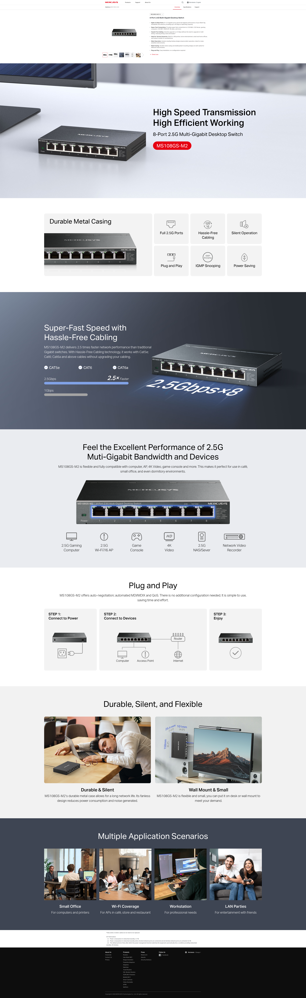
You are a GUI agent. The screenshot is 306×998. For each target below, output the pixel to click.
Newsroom (144, 955)
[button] (143, 55)
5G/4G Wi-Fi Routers (129, 974)
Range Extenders (128, 959)
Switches (107, 7)
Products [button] (128, 2)
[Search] (182, 2)
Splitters (125, 987)
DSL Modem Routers (129, 972)
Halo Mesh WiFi (127, 957)
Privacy (107, 959)
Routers (125, 955)
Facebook (165, 955)
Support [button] (137, 2)
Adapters (126, 964)
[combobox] (157, 14)
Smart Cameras (127, 979)
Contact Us (108, 957)
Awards (143, 957)
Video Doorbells (128, 982)
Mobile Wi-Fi (127, 977)
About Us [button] (147, 2)
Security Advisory (146, 959)
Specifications (187, 7)
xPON (124, 984)
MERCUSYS (111, 2)
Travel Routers (127, 969)
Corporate (108, 955)
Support (197, 7)
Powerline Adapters (129, 962)
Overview (177, 7)
